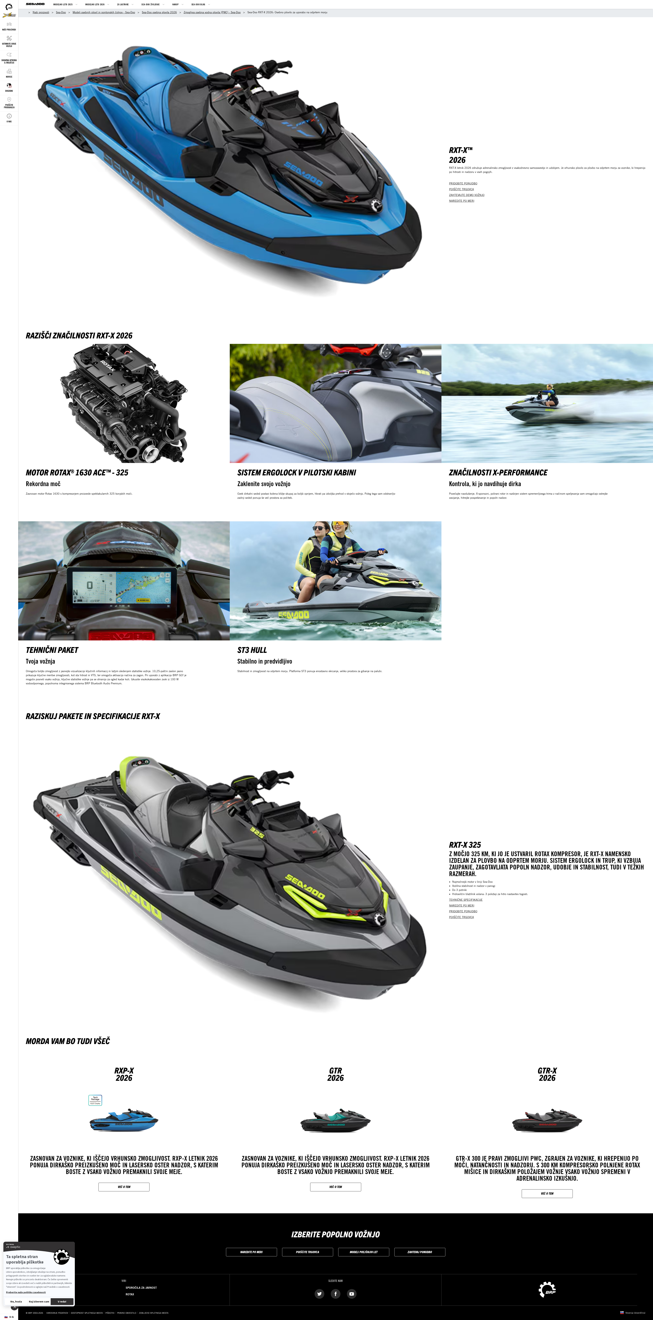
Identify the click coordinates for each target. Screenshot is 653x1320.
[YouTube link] (352, 1293)
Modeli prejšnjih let (364, 1252)
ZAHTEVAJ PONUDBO (420, 1252)
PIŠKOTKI (109, 1312)
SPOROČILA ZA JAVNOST (141, 1287)
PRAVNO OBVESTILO (126, 1312)
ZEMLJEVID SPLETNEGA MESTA (153, 1312)
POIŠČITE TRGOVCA (461, 189)
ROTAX (130, 1294)
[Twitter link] (319, 1293)
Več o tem (124, 1187)
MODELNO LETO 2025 (63, 4)
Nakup (175, 4)
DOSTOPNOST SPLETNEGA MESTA (87, 1312)
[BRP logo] (547, 1289)
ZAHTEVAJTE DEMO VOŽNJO (466, 195)
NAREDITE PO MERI (461, 200)
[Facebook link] (335, 1293)
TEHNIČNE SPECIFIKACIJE (466, 899)
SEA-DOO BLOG (198, 4)
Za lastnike (123, 4)
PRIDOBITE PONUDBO (463, 183)
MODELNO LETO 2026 (95, 4)
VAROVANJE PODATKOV (57, 1312)
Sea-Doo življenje (150, 4)
